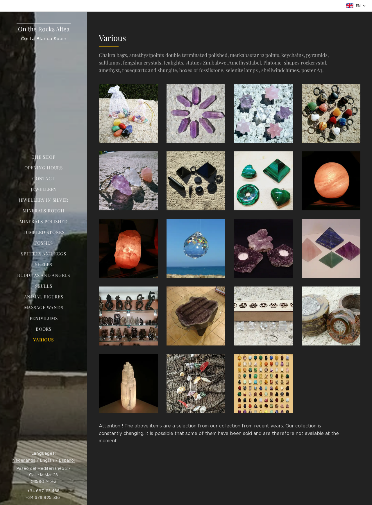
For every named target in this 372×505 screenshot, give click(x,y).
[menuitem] (43, 157)
